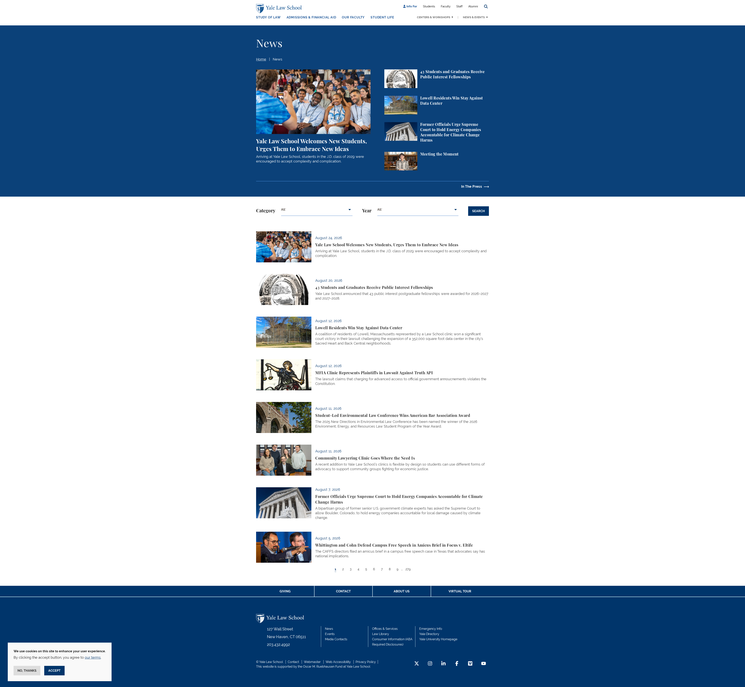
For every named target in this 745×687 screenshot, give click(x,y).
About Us (402, 591)
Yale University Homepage (438, 639)
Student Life (382, 17)
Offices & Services (385, 629)
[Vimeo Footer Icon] (470, 664)
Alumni (473, 6)
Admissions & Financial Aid (311, 17)
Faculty (445, 6)
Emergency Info (430, 629)
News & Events (474, 17)
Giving (285, 591)
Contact (343, 591)
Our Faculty (353, 17)
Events (330, 634)
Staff (459, 6)
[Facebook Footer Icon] (456, 664)
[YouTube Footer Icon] (483, 664)
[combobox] (317, 211)
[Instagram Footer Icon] (430, 664)
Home (261, 59)
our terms (93, 657)
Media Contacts (336, 639)
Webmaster (312, 662)
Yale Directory (429, 634)
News (277, 59)
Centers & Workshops (433, 17)
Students (429, 6)
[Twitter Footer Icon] (416, 664)
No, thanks (26, 670)
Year (367, 211)
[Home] (280, 8)
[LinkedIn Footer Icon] (443, 664)
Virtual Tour (460, 591)
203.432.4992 (278, 644)
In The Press (471, 186)
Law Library (380, 634)
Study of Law (268, 17)
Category (265, 211)
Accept (54, 670)
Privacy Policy (366, 662)
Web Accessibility (338, 662)
